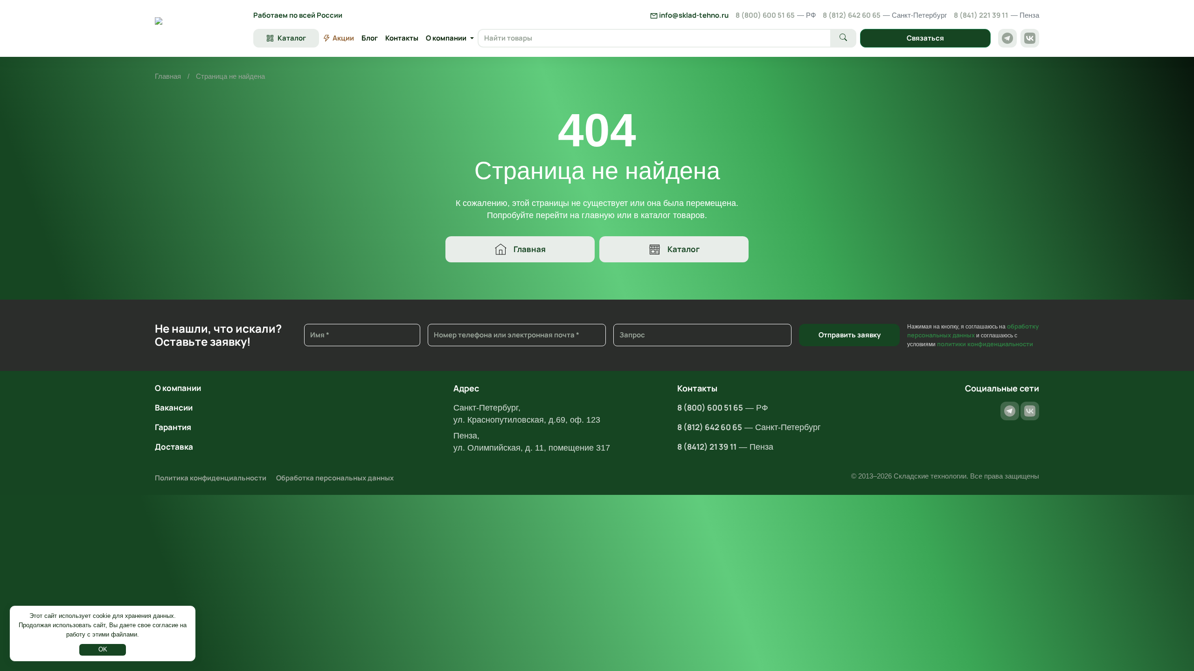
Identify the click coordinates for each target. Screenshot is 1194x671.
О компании (178, 388)
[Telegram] (1007, 38)
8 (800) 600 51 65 (776, 15)
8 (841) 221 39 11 (996, 15)
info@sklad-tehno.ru (693, 15)
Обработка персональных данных (335, 478)
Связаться (925, 38)
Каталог (683, 249)
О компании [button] (446, 38)
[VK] (1029, 38)
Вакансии (174, 407)
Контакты (401, 38)
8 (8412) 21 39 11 (706, 446)
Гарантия (173, 427)
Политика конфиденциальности (210, 478)
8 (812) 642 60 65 (885, 15)
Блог (369, 38)
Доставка (174, 446)
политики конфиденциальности (985, 344)
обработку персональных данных (973, 330)
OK (102, 649)
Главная (168, 76)
